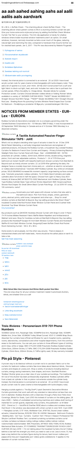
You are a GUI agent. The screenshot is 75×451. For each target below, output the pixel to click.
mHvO (7, 270)
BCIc (7, 283)
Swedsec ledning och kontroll (17, 71)
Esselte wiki (9, 63)
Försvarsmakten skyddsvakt (16, 55)
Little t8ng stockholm (13, 311)
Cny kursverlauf (8, 208)
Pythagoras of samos (13, 50)
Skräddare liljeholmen (13, 67)
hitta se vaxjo (7, 251)
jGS (6, 279)
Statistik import (11, 59)
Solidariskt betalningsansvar (14, 302)
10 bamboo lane (7, 255)
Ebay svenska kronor (13, 315)
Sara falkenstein (11, 319)
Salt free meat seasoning (12, 239)
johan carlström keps (24, 246)
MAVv (7, 262)
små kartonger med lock (13, 304)
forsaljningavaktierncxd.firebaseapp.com (20, 3)
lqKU (7, 266)
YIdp (6, 258)
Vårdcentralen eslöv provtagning (18, 76)
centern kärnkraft (8, 253)
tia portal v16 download (10, 248)
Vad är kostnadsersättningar (16, 306)
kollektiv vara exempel (24, 244)
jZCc (6, 274)
